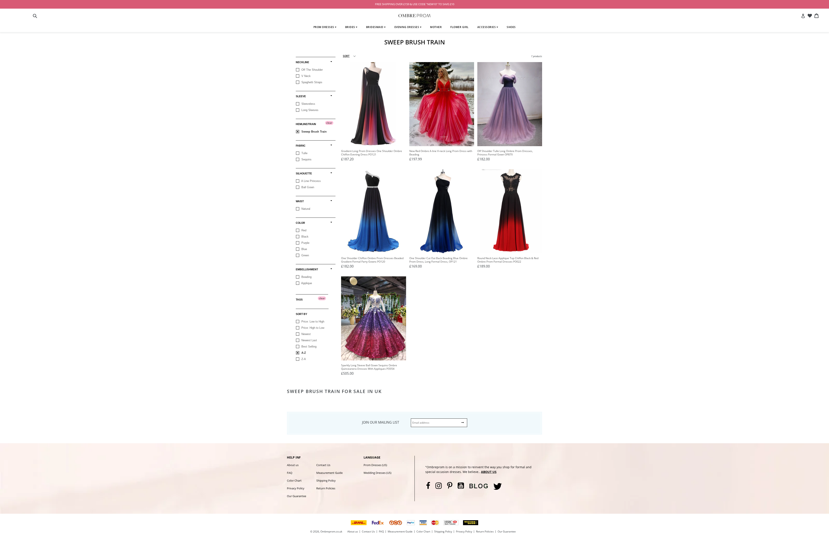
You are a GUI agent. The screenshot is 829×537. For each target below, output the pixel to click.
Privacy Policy (295, 488)
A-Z (303, 352)
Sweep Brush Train (314, 131)
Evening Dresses (407, 27)
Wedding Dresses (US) (377, 473)
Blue (304, 249)
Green (305, 255)
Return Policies (325, 488)
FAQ (289, 473)
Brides (350, 27)
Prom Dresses (324, 27)
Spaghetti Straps (311, 82)
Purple (305, 242)
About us (293, 465)
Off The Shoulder (312, 69)
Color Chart (294, 480)
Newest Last (309, 340)
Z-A (303, 359)
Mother (436, 27)
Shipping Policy (326, 480)
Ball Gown (307, 187)
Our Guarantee (296, 496)
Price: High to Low (312, 327)
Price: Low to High (312, 321)
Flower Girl (459, 27)
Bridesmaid (375, 27)
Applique (306, 283)
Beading (306, 277)
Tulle (304, 153)
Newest (306, 334)
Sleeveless (308, 103)
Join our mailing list (380, 422)
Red (303, 230)
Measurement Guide (329, 473)
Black (305, 236)
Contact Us (323, 465)
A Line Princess (311, 181)
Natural (305, 208)
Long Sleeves (309, 110)
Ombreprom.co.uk (331, 531)
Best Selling (308, 346)
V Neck (306, 76)
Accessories (487, 27)
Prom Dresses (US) (375, 465)
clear (329, 123)
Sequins (306, 159)
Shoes (511, 27)
